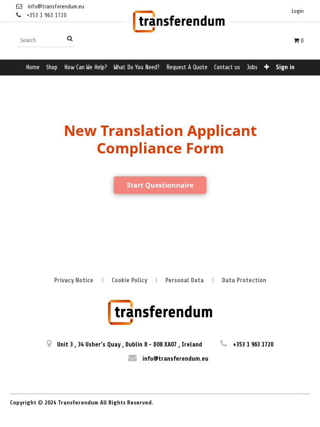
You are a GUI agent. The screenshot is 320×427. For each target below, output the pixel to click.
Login (298, 11)
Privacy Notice (73, 280)
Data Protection (244, 280)
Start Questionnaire (160, 185)
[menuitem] (32, 68)
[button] (266, 68)
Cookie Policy (129, 280)
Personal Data (184, 280)
